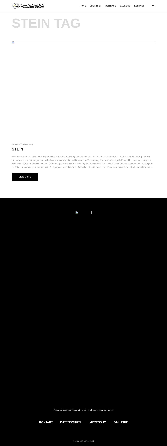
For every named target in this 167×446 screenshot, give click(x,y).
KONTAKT (46, 422)
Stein (17, 149)
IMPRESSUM (98, 422)
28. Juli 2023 (17, 144)
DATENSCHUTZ (71, 422)
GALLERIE (121, 422)
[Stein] (83, 89)
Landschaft (28, 144)
